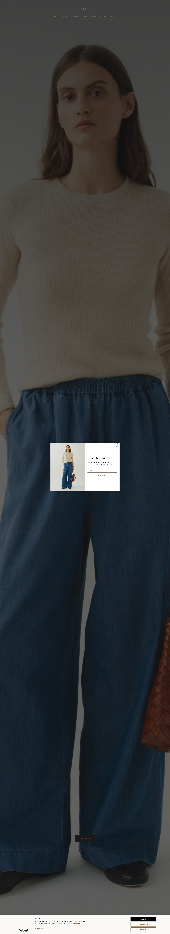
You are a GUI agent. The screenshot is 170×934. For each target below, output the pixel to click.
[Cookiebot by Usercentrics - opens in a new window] (23, 930)
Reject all (143, 929)
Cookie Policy (78, 923)
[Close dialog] (117, 445)
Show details (39, 928)
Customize (142, 924)
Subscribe (102, 476)
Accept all (143, 919)
